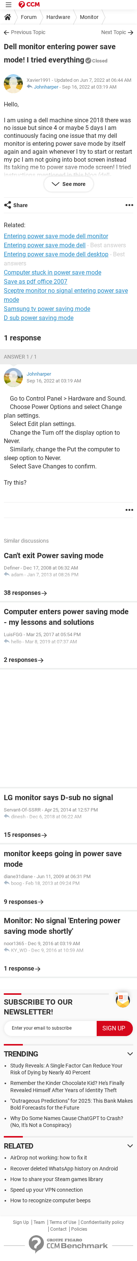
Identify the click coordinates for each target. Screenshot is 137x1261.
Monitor (89, 17)
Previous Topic (28, 32)
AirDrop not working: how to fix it (48, 1158)
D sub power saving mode (38, 317)
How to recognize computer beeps (50, 1200)
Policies (79, 1229)
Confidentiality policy (102, 1222)
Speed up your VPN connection (46, 1190)
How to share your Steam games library (56, 1179)
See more (73, 184)
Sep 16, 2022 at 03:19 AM (89, 87)
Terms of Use (62, 1222)
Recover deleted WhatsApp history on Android (64, 1169)
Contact (58, 1229)
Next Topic (113, 32)
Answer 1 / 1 (20, 357)
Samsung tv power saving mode (47, 308)
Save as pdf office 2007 (35, 281)
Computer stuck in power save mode (52, 272)
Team (39, 1222)
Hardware (58, 17)
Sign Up (21, 1222)
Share (20, 205)
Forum (29, 17)
